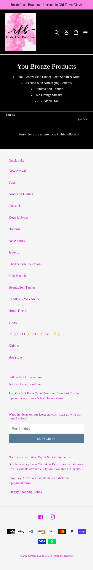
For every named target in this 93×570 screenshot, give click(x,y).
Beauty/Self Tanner (22, 287)
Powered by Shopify (61, 555)
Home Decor (17, 311)
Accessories (17, 241)
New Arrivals (18, 171)
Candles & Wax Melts (24, 299)
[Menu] (85, 32)
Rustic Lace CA (39, 555)
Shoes (13, 322)
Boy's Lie (15, 357)
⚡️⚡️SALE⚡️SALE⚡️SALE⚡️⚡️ (35, 334)
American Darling (21, 194)
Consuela (15, 206)
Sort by (10, 115)
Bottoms (14, 229)
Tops (12, 182)
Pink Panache (18, 276)
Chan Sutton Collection (25, 264)
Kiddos (14, 346)
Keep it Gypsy (19, 217)
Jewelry (14, 252)
